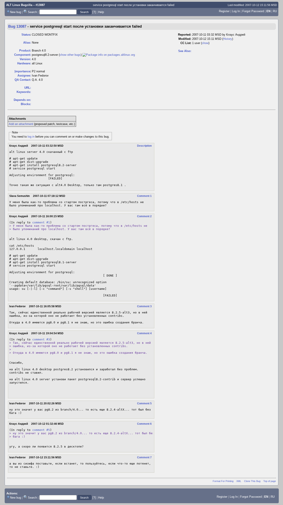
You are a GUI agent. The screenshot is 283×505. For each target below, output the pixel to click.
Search (32, 12)
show (205, 43)
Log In (236, 11)
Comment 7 (144, 457)
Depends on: (22, 100)
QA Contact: (23, 79)
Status (25, 34)
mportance (22, 71)
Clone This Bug (252, 481)
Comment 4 (144, 333)
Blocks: (26, 104)
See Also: (184, 51)
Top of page (269, 481)
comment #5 (41, 430)
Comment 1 (144, 196)
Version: (25, 59)
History (227, 38)
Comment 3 (144, 306)
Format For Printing (223, 481)
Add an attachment (21, 124)
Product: (25, 50)
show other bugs (70, 54)
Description (144, 145)
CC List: (185, 43)
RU (275, 11)
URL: (27, 87)
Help (101, 12)
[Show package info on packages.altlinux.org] (108, 54)
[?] (94, 12)
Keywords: (24, 92)
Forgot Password (253, 11)
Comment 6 (144, 423)
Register (224, 11)
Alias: (27, 42)
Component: (22, 54)
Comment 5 (144, 403)
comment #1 (41, 222)
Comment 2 (144, 216)
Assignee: (24, 75)
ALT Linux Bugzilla (19, 5)
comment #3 (41, 339)
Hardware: (24, 63)
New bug (15, 12)
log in (31, 136)
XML (238, 481)
